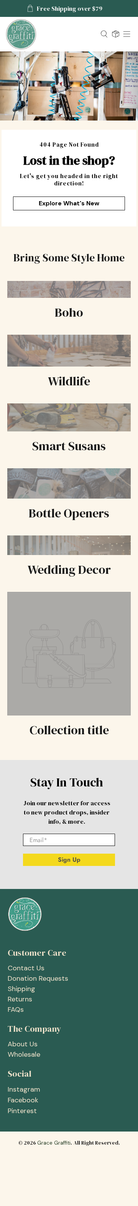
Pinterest (22, 1110)
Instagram (24, 1089)
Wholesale (24, 1054)
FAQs (16, 1009)
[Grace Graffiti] (50, 34)
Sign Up (69, 859)
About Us (23, 1044)
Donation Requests (38, 978)
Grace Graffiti (54, 1143)
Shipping (21, 988)
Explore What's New (69, 203)
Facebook (23, 1100)
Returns (20, 999)
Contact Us (26, 968)
